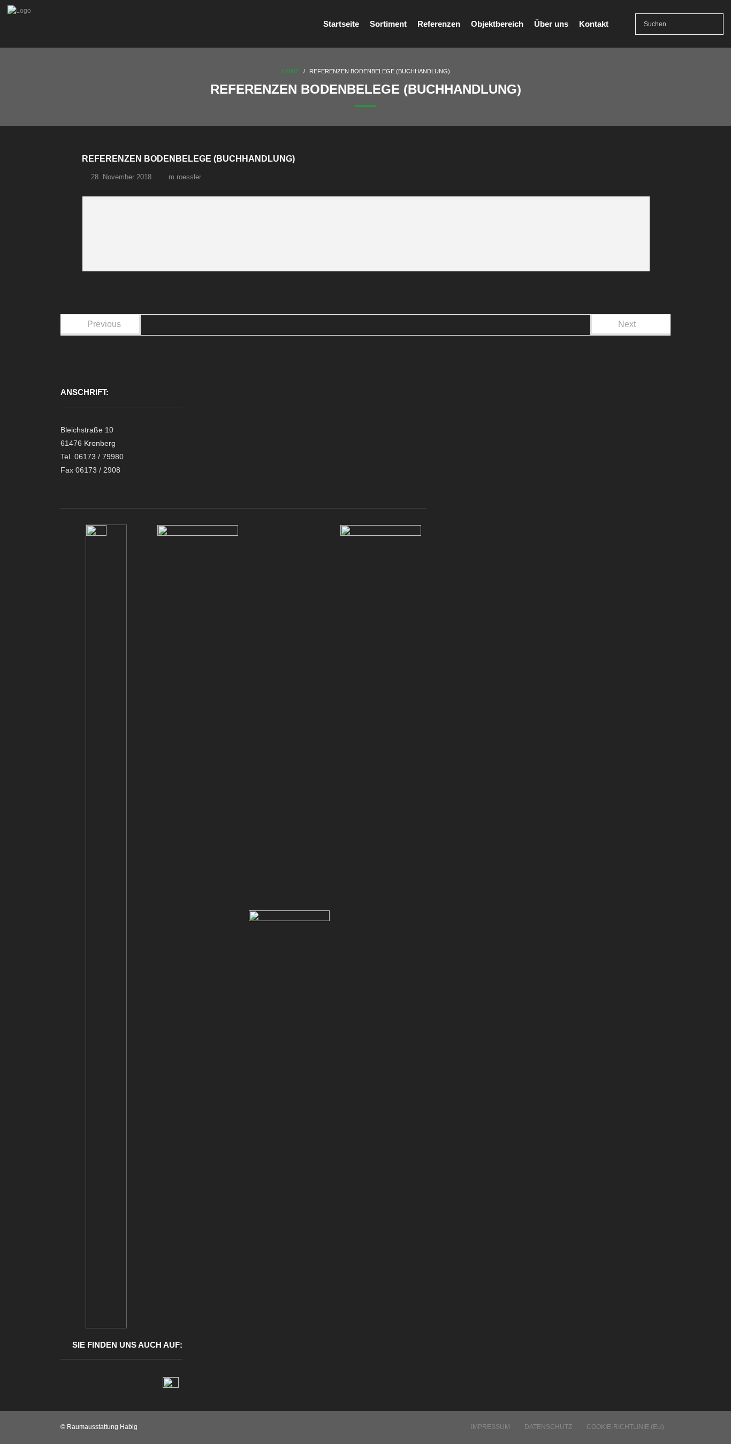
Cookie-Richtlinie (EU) (625, 1427)
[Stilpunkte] (171, 1385)
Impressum (490, 1427)
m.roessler (185, 177)
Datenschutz (548, 1427)
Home (290, 71)
